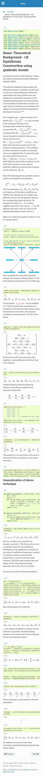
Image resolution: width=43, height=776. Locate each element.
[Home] (4, 12)
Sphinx (14, 770)
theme (25, 770)
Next (35, 754)
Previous (10, 754)
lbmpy (23, 3)
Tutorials (10, 12)
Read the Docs (9, 772)
